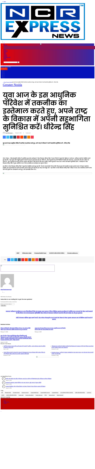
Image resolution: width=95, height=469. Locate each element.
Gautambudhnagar (55, 392)
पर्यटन (5, 53)
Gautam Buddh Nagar (40, 253)
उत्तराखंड (5, 45)
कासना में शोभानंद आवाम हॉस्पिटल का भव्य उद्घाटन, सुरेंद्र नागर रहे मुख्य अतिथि (23, 382)
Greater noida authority (29, 395)
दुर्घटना (5, 52)
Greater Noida (9, 82)
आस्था (5, 49)
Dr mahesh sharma (16, 392)
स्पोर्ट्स (5, 58)
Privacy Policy (6, 401)
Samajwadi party (52, 395)
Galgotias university (25, 392)
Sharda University (60, 395)
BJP (18, 253)
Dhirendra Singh (27, 253)
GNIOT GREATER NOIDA (57, 253)
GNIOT (2, 395)
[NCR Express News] (43, 39)
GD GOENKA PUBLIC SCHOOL (66, 392)
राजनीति (5, 56)
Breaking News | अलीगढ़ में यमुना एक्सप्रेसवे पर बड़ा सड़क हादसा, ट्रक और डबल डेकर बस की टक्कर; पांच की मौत (72, 353)
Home (5, 82)
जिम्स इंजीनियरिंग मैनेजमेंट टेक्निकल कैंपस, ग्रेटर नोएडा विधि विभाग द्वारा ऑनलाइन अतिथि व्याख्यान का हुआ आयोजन (15, 328)
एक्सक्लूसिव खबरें (7, 57)
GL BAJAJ (89, 392)
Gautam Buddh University (45, 392)
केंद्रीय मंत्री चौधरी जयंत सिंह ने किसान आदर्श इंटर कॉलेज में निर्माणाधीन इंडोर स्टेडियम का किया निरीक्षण (28, 378)
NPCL (46, 395)
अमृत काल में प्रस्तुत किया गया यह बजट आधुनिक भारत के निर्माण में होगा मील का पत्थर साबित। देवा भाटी (50, 328)
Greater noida (21, 395)
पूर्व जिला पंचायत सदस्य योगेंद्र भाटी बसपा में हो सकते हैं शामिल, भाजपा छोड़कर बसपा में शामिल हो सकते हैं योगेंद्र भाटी (24, 346)
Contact (5, 403)
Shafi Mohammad (8, 132)
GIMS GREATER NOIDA (80, 392)
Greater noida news (73, 253)
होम (4, 44)
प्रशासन (5, 54)
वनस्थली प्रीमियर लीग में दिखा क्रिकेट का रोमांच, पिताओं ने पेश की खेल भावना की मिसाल (25, 386)
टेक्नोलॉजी (6, 51)
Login (5, 59)
